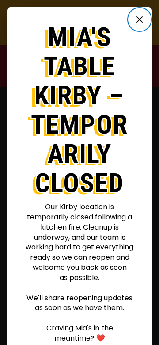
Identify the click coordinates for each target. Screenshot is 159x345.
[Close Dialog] (139, 19)
